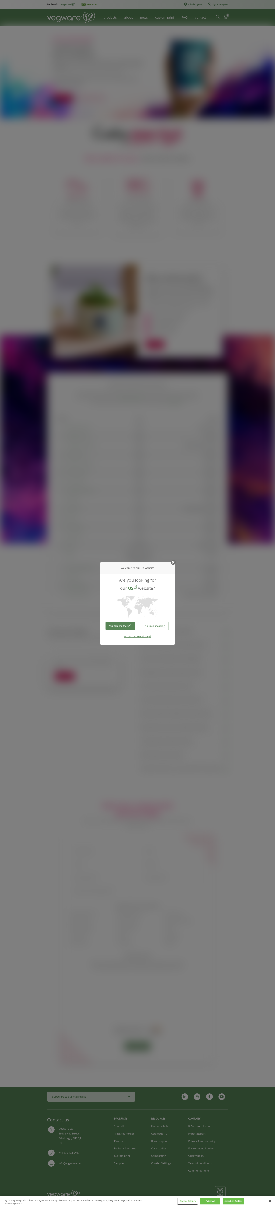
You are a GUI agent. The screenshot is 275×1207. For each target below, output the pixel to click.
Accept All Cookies (233, 1201)
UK (142, 568)
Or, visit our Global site (136, 636)
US (130, 588)
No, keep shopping (155, 625)
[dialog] (137, 603)
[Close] (269, 1200)
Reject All (210, 1201)
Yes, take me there (119, 625)
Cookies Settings (188, 1201)
